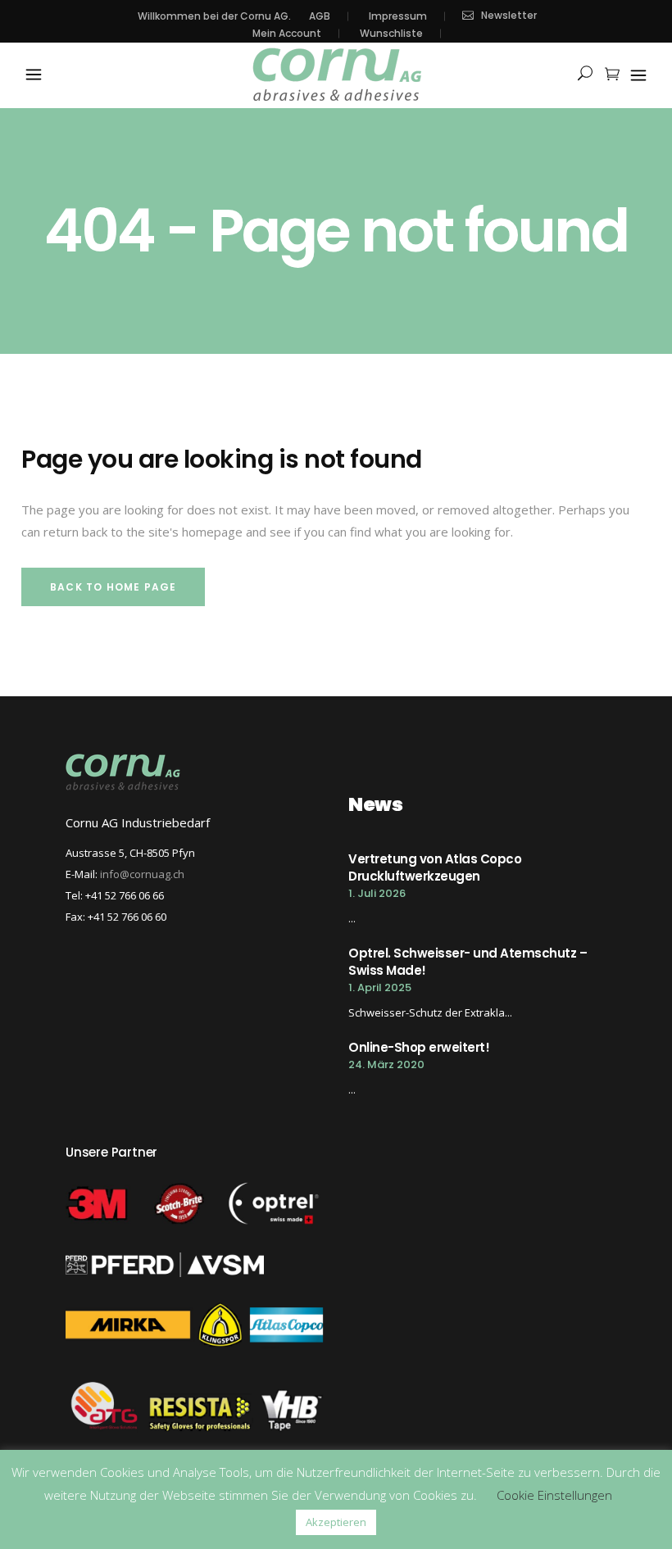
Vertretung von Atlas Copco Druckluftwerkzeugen (434, 867)
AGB (319, 16)
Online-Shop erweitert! (418, 1047)
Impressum (398, 16)
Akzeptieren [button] (336, 1522)
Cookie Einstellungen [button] (554, 1495)
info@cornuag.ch (142, 874)
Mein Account (286, 33)
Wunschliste (391, 33)
